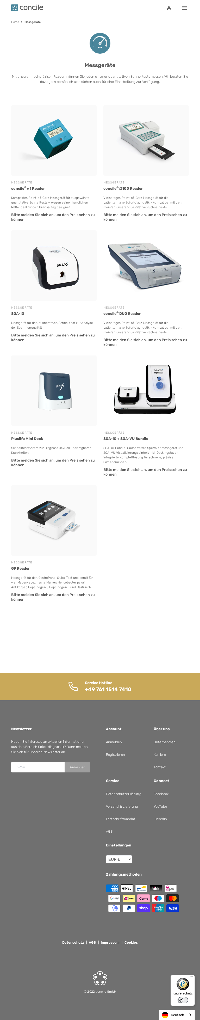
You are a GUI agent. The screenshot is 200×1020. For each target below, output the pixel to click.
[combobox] (177, 1015)
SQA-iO (17, 313)
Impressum (110, 942)
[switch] (183, 1000)
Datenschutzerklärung (123, 794)
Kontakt (160, 767)
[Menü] (192, 978)
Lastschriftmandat (120, 819)
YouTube (160, 806)
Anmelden (77, 767)
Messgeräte (21, 182)
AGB (109, 831)
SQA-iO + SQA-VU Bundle (125, 439)
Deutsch (177, 1015)
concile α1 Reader (28, 188)
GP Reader (20, 568)
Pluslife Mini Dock (27, 439)
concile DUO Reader (122, 313)
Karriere (160, 755)
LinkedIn (160, 819)
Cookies (131, 942)
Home (15, 22)
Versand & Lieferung (122, 806)
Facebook (161, 794)
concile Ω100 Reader (123, 188)
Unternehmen (165, 742)
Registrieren (115, 755)
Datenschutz (73, 942)
